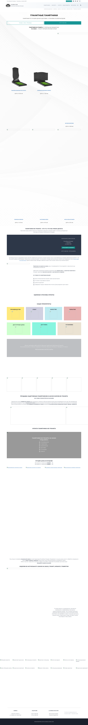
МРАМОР (57, 566)
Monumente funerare (53, 713)
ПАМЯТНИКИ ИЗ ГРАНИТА (40, 438)
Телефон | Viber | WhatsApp (25, 22)
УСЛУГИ (60, 5)
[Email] (77, 1)
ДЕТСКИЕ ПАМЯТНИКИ (69, 123)
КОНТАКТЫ (73, 5)
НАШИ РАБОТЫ (66, 5)
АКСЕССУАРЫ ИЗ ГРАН (68, 219)
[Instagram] (73, 1)
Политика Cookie (67, 713)
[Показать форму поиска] (81, 5)
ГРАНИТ (51, 566)
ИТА (73, 219)
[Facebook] (75, 1)
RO (77, 5)
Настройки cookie (74, 713)
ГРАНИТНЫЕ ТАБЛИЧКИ (18, 219)
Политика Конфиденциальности (70, 712)
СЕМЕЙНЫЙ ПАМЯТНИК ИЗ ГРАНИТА (44, 90)
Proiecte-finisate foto (53, 715)
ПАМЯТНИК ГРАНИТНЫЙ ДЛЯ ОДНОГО (18, 90)
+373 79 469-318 (62, 22)
